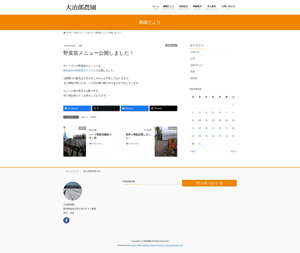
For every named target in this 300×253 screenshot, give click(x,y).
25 (206, 136)
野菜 (193, 71)
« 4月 (192, 151)
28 (226, 136)
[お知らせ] (166, 141)
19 (213, 128)
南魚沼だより (197, 65)
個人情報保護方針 (92, 171)
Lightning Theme (149, 245)
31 (199, 144)
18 (206, 128)
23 (193, 136)
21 (226, 128)
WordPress (132, 245)
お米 (193, 58)
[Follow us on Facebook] (66, 220)
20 (220, 128)
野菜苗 (93, 117)
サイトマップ (72, 171)
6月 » (234, 151)
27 (220, 136)
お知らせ (171, 45)
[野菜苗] (74, 141)
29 (233, 136)
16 (193, 128)
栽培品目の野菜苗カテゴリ (78, 70)
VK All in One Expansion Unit (170, 245)
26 (213, 136)
